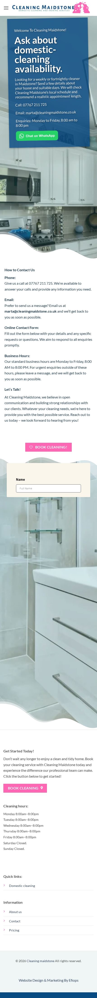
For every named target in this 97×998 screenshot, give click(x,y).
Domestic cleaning (22, 886)
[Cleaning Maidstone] (51, 8)
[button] (6, 7)
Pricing (14, 930)
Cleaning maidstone (40, 961)
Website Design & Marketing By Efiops (49, 980)
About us (15, 912)
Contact (14, 921)
